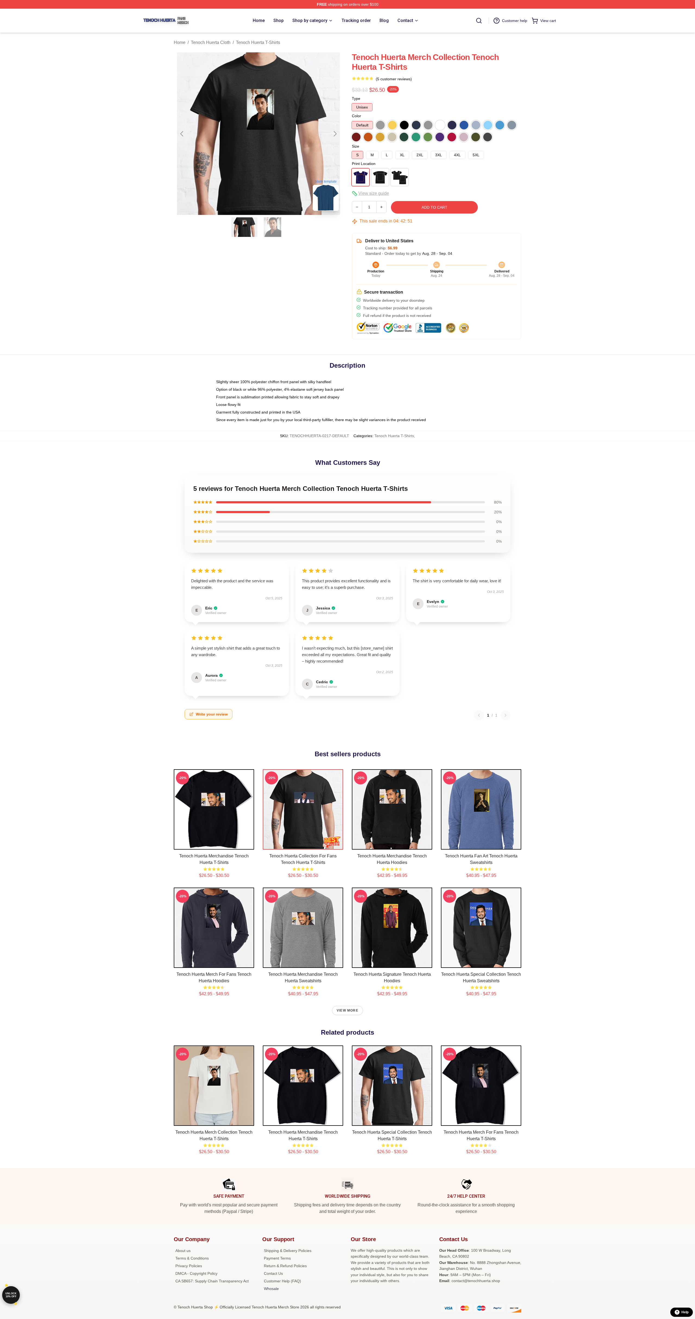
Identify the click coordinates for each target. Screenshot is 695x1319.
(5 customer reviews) (394, 79)
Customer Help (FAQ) (282, 1281)
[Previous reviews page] (479, 715)
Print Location (363, 163)
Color (356, 116)
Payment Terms (277, 1258)
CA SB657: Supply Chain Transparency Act (212, 1281)
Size (355, 146)
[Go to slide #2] (273, 227)
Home (179, 42)
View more (347, 1010)
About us (183, 1250)
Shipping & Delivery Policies (287, 1250)
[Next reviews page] (505, 715)
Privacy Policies (188, 1266)
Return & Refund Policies (285, 1266)
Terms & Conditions (192, 1258)
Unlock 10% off (11, 1295)
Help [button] (684, 1312)
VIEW (214, 844)
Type (356, 98)
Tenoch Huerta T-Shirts (258, 42)
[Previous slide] (182, 133)
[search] (478, 20)
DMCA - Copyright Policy (196, 1273)
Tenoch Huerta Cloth (210, 42)
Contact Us (273, 1273)
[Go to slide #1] (244, 227)
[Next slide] (334, 133)
